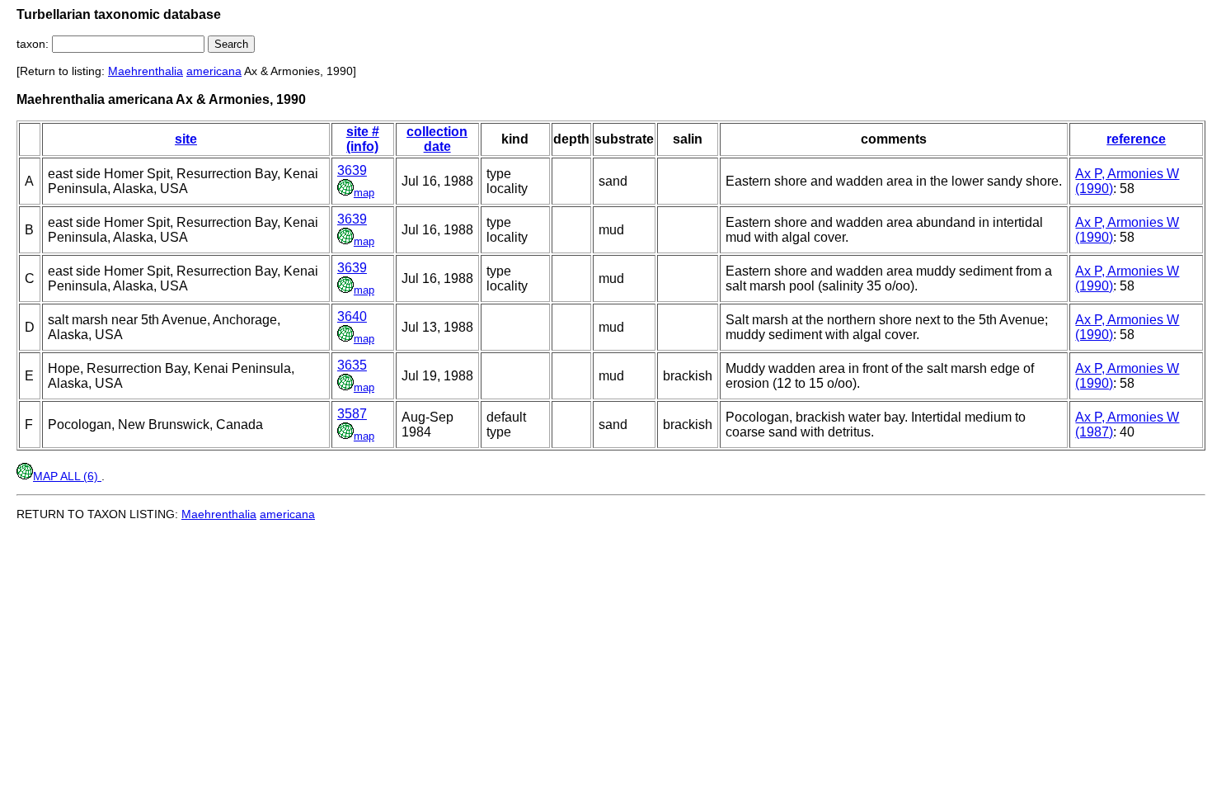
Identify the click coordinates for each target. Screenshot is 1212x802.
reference (1136, 139)
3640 (352, 316)
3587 (352, 414)
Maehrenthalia (145, 71)
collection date (436, 139)
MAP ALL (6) (67, 476)
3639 (352, 170)
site (186, 139)
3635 (352, 365)
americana (214, 71)
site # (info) (362, 139)
